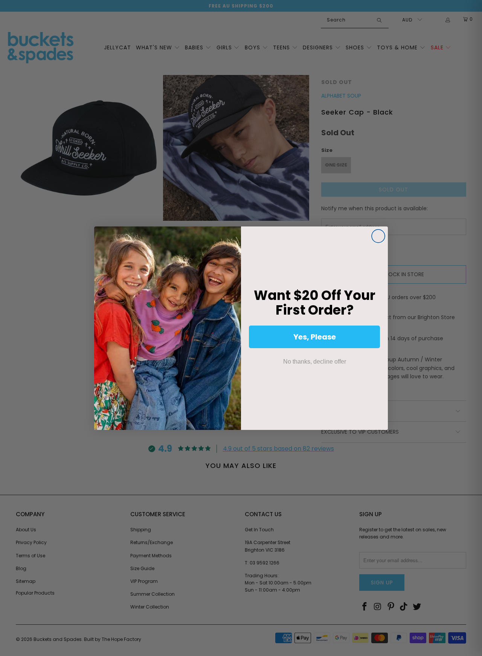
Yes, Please (314, 337)
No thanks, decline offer (314, 361)
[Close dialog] (378, 236)
